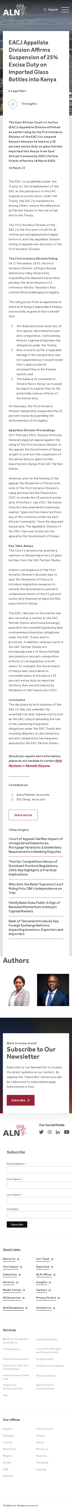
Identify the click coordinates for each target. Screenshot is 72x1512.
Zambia (8, 1476)
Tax (5, 1395)
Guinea (7, 1442)
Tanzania (42, 1462)
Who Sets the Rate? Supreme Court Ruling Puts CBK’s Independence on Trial (36, 888)
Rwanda (41, 1455)
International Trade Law (16, 1376)
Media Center (12, 1290)
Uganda (41, 1469)
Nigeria (7, 1455)
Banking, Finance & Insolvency (15, 1340)
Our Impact (10, 1266)
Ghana (40, 1435)
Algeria (7, 1429)
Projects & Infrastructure (12, 1386)
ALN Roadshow (13, 1307)
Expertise (42, 1266)
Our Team (43, 1259)
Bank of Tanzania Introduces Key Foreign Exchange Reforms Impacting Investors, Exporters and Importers (36, 927)
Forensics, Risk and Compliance (15, 1367)
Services (9, 1282)
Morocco (42, 1449)
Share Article (23, 815)
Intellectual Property (50, 1365)
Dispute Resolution (16, 1359)
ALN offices (44, 1274)
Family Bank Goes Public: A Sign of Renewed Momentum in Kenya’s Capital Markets (34, 907)
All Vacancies (12, 1297)
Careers (41, 1290)
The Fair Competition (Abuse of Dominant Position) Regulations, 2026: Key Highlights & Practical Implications (33, 867)
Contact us (43, 1307)
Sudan (7, 1462)
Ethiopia (8, 1435)
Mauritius (9, 1449)
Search (53, 9)
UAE (5, 1469)
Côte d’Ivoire (44, 1429)
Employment (45, 1359)
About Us (9, 1259)
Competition (11, 1349)
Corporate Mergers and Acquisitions (48, 1350)
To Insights (29, 104)
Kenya (40, 1442)
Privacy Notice (46, 1297)
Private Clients (46, 1375)
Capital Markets (46, 1339)
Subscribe (18, 1100)
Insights (41, 1282)
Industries (10, 1274)
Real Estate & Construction (45, 1386)
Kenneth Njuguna (38, 765)
